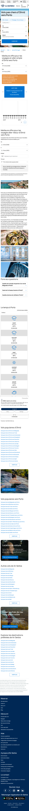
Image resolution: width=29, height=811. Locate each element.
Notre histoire (4, 755)
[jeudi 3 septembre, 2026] (23, 115)
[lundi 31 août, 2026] (17, 115)
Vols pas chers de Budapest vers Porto (10, 517)
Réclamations (4, 747)
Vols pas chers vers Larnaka (7, 651)
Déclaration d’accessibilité (7, 729)
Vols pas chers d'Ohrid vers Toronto (10, 448)
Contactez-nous (4, 777)
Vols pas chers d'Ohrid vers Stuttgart (10, 446)
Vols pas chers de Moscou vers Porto (10, 513)
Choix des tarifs (4, 727)
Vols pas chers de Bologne (7, 595)
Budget (2, 153)
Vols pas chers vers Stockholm (8, 668)
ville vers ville (15, 803)
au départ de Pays (18, 804)
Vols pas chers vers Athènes (8, 671)
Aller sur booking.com (8, 489)
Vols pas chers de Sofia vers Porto (9, 508)
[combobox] (14, 66)
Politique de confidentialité (7, 766)
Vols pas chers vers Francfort (8, 647)
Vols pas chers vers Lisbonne (8, 653)
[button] (18, 20)
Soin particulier (4, 742)
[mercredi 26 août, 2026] (6, 115)
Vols (8, 50)
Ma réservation (23, 6)
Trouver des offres (14, 94)
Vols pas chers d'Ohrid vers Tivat (9, 433)
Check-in (3, 703)
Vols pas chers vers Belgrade (8, 640)
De (3, 26)
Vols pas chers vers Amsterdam (8, 642)
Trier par (2, 159)
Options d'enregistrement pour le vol (9, 738)
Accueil (3, 50)
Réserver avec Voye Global (9, 626)
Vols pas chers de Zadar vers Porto (9, 532)
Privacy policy (25, 398)
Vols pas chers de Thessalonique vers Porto (12, 515)
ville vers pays (21, 803)
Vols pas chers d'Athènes (7, 571)
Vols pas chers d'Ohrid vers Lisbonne (10, 441)
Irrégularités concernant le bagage (9, 740)
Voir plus (14, 464)
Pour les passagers (3, 1)
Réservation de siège (5, 721)
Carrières (3, 762)
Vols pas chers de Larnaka (7, 586)
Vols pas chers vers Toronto (8, 658)
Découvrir (3, 705)
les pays (5, 803)
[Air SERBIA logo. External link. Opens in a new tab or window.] (2, 399)
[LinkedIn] (22, 790)
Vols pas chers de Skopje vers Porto (9, 511)
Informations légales (5, 771)
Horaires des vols (5, 716)
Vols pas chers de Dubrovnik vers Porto (10, 526)
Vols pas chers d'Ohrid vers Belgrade (10, 430)
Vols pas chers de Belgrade (7, 569)
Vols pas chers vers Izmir (7, 660)
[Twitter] (9, 790)
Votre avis (3, 749)
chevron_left (3, 92)
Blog (2, 710)
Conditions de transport (6, 764)
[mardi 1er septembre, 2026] (19, 115)
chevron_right (26, 92)
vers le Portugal (16, 50)
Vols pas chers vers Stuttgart (8, 655)
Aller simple (5, 20)
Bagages (3, 718)
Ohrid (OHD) (5, 27)
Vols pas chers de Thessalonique (9, 590)
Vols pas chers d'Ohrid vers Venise (9, 461)
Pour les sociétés (8, 1)
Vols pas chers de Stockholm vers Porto (11, 519)
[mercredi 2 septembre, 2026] (21, 115)
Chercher (14, 41)
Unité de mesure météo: (22, 310)
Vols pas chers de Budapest (8, 584)
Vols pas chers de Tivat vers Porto (9, 506)
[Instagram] (14, 790)
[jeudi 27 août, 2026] (8, 115)
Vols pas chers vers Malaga (7, 664)
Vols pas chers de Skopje (7, 575)
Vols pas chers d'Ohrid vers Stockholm (10, 452)
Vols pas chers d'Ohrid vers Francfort (10, 439)
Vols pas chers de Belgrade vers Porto (10, 502)
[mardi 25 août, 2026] (4, 115)
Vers (3, 69)
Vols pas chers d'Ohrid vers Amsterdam (10, 435)
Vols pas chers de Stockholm (8, 582)
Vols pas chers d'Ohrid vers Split (9, 459)
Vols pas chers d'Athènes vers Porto (10, 504)
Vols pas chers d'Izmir (6, 593)
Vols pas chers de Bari (6, 599)
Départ (4, 35)
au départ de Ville (10, 804)
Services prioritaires (5, 723)
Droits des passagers (6, 768)
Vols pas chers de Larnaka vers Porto (10, 524)
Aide (2, 707)
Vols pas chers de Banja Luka (8, 597)
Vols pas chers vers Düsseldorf (8, 645)
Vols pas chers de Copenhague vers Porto (11, 528)
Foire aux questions (5, 736)
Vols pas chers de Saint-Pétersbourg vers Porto (13, 521)
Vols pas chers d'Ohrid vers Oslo (9, 450)
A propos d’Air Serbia (15, 1)
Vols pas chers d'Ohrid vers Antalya (9, 456)
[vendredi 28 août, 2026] (10, 115)
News (2, 760)
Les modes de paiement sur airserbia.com (10, 744)
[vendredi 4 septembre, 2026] (25, 115)
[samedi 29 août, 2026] (12, 115)
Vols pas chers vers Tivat (7, 649)
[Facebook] (5, 790)
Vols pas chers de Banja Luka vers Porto (10, 530)
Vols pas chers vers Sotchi (7, 662)
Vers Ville (9, 803)
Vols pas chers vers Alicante (8, 666)
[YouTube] (18, 790)
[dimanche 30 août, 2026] (15, 115)
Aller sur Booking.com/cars (10, 557)
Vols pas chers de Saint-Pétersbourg (10, 588)
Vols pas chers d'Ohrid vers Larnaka (9, 443)
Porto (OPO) (5, 32)
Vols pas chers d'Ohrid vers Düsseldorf (10, 437)
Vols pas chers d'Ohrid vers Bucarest (10, 454)
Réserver (18, 5)
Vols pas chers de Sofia (6, 577)
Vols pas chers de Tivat (6, 573)
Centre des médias (5, 758)
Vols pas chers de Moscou (7, 580)
